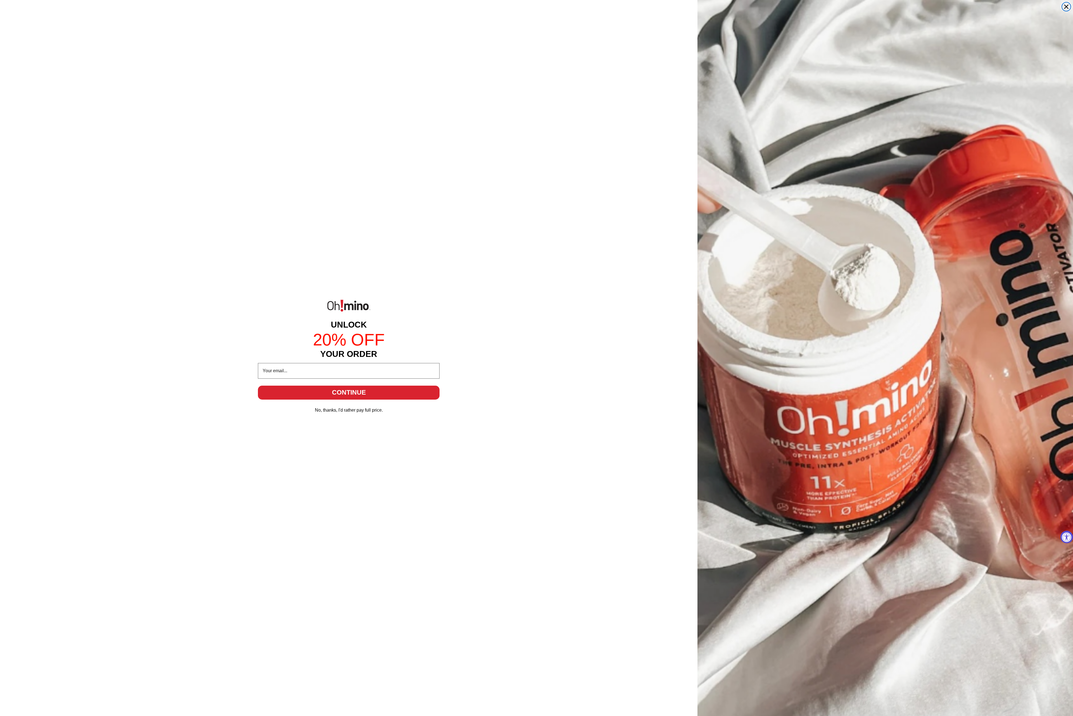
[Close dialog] (1066, 6)
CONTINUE (349, 392)
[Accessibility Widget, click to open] (1066, 537)
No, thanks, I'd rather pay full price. (349, 410)
